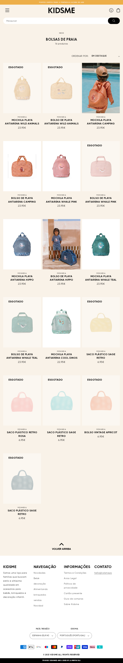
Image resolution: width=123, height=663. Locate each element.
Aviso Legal (70, 578)
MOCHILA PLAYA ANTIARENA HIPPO (22, 278)
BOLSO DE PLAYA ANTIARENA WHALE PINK (100, 200)
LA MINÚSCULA (75, 660)
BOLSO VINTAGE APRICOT (100, 432)
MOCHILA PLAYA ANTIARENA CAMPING (101, 122)
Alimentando (41, 589)
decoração (40, 584)
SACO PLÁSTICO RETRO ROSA (22, 434)
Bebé (36, 578)
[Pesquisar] (114, 21)
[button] (4, 10)
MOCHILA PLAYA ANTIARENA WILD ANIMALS (22, 122)
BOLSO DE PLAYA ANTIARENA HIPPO (61, 278)
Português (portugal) (72, 636)
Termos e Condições (75, 573)
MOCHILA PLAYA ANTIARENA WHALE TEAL (101, 278)
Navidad (38, 606)
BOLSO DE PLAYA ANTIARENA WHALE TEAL (22, 356)
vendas (38, 600)
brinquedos (40, 595)
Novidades (39, 573)
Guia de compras (73, 599)
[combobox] (61, 21)
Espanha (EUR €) (40, 636)
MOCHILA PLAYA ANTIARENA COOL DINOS (61, 356)
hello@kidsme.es (103, 573)
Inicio (61, 33)
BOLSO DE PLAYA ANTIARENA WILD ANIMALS (61, 122)
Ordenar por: (80, 56)
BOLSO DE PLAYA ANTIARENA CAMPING (22, 200)
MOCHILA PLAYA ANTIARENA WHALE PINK (61, 200)
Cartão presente (73, 593)
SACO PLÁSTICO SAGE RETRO (100, 356)
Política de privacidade (71, 586)
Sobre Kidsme (71, 604)
